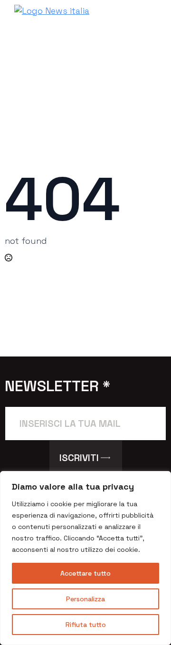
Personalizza (85, 599)
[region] (85, 558)
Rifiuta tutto (86, 624)
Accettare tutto (85, 573)
